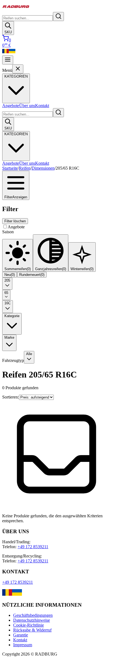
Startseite (10, 168)
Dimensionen (43, 168)
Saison (8, 231)
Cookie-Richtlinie (28, 625)
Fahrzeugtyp (13, 360)
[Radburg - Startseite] (16, 9)
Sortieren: (10, 397)
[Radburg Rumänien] (5, 53)
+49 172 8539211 (33, 546)
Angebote (10, 105)
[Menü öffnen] (7, 59)
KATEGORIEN (16, 134)
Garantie (20, 635)
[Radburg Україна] (12, 53)
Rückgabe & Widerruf (32, 630)
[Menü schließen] (17, 68)
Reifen (24, 168)
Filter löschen (15, 221)
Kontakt (42, 105)
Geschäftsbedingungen (33, 615)
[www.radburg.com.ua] (17, 594)
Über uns (27, 105)
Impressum (22, 644)
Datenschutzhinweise (31, 620)
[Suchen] (58, 16)
